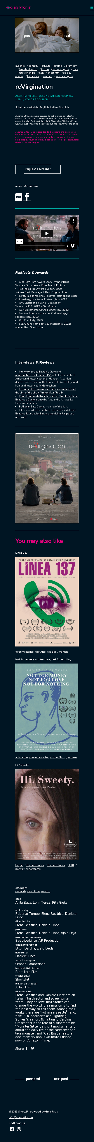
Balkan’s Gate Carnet (32, 406)
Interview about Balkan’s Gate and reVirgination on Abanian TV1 (38, 373)
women (47, 76)
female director (28, 69)
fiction (45, 69)
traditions (33, 76)
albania (20, 66)
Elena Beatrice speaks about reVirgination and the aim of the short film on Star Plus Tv (45, 390)
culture (46, 66)
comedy (33, 66)
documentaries (24, 651)
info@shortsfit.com (21, 1117)
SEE (41, 73)
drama (58, 66)
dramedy (20, 891)
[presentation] (23, 35)
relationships (27, 73)
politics (41, 651)
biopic (19, 865)
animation (21, 757)
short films (58, 757)
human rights (60, 69)
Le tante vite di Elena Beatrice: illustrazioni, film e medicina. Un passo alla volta (45, 413)
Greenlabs (51, 1111)
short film (53, 73)
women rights (64, 76)
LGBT (71, 865)
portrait (19, 869)
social (52, 651)
